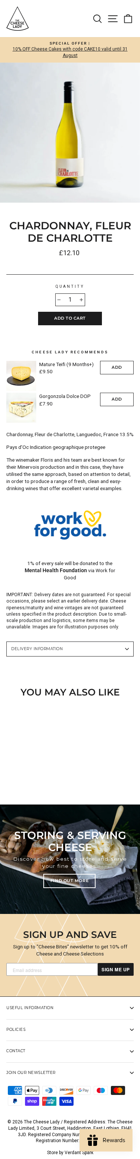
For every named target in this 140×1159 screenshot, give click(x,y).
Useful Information (29, 1007)
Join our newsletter (31, 1072)
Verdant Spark (79, 1152)
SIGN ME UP (116, 969)
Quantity (70, 286)
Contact (15, 1050)
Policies (15, 1029)
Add (117, 367)
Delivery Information (37, 648)
